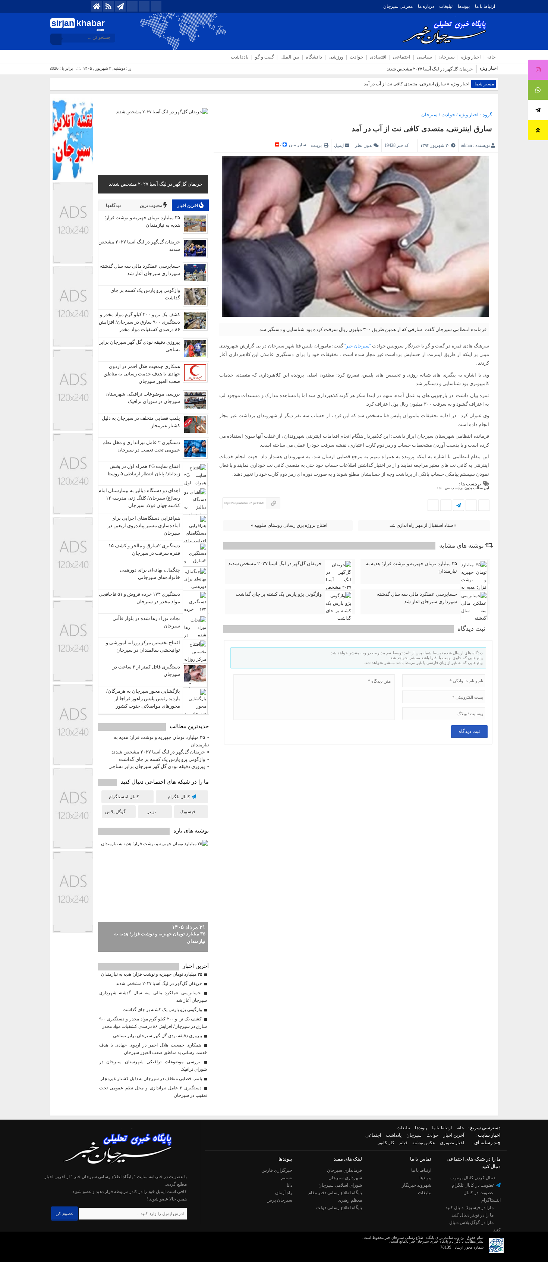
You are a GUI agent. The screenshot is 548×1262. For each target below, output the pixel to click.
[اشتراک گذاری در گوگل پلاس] (445, 505)
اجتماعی (401, 57)
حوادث (356, 57)
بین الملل (289, 57)
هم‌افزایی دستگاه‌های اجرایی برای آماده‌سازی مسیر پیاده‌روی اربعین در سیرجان (144, 525)
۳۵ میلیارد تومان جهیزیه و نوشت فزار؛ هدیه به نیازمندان (411, 567)
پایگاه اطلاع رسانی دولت (339, 1207)
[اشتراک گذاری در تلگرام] (458, 505)
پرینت (317, 145)
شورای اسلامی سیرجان (340, 1185)
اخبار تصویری (452, 1142)
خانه (491, 57)
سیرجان (446, 57)
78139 (445, 1247)
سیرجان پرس (279, 1200)
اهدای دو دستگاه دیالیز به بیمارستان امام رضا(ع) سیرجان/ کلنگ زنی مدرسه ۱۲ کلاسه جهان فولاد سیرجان (139, 498)
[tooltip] (538, 70)
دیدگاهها (114, 205)
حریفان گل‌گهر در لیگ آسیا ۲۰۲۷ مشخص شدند (430, 69)
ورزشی (335, 57)
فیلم (403, 1142)
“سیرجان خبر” (357, 346)
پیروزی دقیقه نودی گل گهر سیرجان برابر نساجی (156, 766)
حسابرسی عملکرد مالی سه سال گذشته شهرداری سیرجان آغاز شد (417, 597)
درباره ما (426, 6)
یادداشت (240, 57)
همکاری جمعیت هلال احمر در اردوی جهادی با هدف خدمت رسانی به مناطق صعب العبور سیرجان (142, 374)
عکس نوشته (423, 1142)
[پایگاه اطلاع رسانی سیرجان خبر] (114, 1169)
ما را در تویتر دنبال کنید (473, 1215)
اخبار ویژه (471, 57)
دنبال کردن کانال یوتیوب (473, 1177)
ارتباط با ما (485, 6)
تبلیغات (446, 6)
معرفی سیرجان (398, 6)
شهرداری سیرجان (345, 1177)
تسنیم (286, 1177)
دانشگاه (314, 57)
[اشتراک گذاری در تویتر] (471, 505)
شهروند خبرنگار (416, 1185)
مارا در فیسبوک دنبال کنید (470, 1207)
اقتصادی (378, 57)
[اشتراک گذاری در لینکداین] (433, 505)
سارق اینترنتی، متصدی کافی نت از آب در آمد (422, 129)
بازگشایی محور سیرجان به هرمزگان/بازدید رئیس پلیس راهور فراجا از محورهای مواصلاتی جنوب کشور (143, 698)
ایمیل (339, 145)
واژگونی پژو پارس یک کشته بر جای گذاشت (279, 594)
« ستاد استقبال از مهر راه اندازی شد (423, 525)
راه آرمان (283, 1192)
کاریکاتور (386, 1142)
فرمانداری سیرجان (344, 1170)
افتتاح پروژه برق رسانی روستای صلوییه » (289, 525)
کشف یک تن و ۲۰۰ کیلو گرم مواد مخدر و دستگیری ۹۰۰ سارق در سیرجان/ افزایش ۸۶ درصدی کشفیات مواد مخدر (139, 322)
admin (466, 145)
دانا (289, 1185)
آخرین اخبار (188, 205)
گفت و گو (264, 57)
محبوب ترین (151, 205)
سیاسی (424, 57)
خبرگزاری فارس (276, 1170)
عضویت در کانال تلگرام (474, 1185)
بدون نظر (363, 145)
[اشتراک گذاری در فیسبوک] (483, 505)
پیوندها (464, 6)
